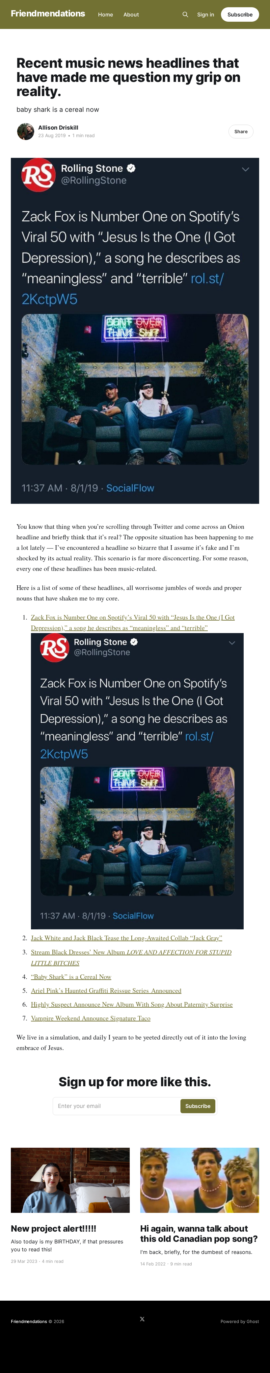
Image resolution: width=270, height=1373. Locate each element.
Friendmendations (48, 13)
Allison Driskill (58, 127)
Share (241, 131)
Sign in (205, 14)
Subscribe (240, 14)
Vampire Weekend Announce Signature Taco (90, 1018)
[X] (142, 1319)
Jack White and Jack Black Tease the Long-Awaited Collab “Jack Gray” (126, 937)
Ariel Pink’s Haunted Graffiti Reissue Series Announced (106, 990)
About (131, 14)
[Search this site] (185, 14)
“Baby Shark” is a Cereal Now (71, 976)
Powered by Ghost (240, 1321)
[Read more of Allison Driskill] (25, 131)
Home (105, 14)
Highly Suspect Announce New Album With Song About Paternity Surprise (132, 1004)
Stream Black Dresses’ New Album (79, 951)
